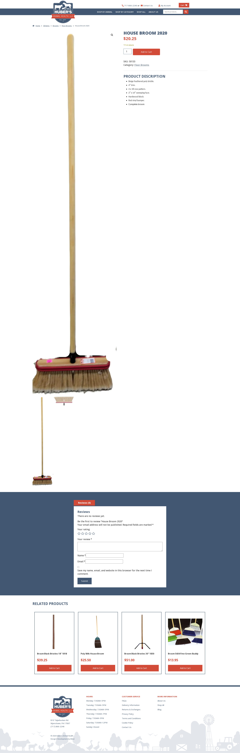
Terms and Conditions (131, 718)
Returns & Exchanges (131, 709)
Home (38, 26)
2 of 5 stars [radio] (82, 533)
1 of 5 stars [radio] (79, 533)
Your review (85, 539)
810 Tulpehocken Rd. (60, 720)
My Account (166, 5)
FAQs (124, 700)
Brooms (56, 26)
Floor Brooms (67, 26)
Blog (159, 709)
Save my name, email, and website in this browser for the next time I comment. (115, 572)
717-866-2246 (130, 5)
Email (81, 561)
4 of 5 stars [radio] (89, 533)
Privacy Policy (128, 714)
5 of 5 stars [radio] (93, 533)
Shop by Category (125, 12)
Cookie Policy (127, 722)
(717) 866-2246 (57, 726)
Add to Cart (146, 52)
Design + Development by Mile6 (62, 739)
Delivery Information (131, 705)
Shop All (141, 12)
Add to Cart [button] (54, 668)
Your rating (84, 529)
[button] (112, 35)
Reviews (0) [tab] (84, 502)
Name (82, 555)
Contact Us (148, 5)
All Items (46, 26)
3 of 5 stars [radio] (86, 533)
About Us (153, 12)
